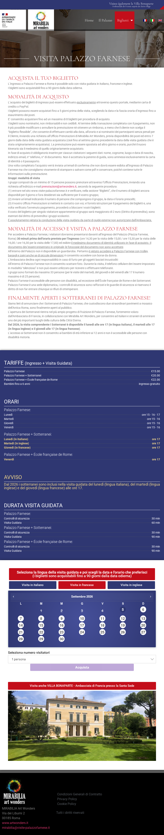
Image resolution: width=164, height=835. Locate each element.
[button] (82, 574)
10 (82, 618)
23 (62, 632)
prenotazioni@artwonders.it (59, 186)
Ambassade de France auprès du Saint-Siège (131, 6)
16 (62, 625)
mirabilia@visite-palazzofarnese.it (26, 828)
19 (123, 625)
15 (41, 625)
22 (41, 632)
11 (102, 618)
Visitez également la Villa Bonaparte (131, 4)
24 (82, 632)
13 (143, 618)
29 (41, 638)
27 (143, 632)
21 (21, 632)
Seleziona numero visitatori (29, 652)
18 (102, 625)
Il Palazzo (105, 20)
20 (143, 625)
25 (102, 632)
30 (62, 638)
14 (21, 625)
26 (123, 632)
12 (123, 618)
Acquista (82, 667)
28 (21, 638)
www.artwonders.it (15, 823)
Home (89, 20)
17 (82, 625)
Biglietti (123, 20)
